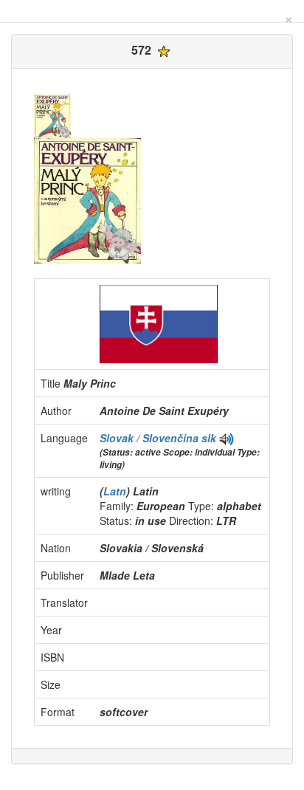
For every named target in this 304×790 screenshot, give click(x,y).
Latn (114, 491)
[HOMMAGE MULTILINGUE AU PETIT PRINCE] (226, 437)
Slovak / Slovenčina (150, 437)
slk (208, 437)
